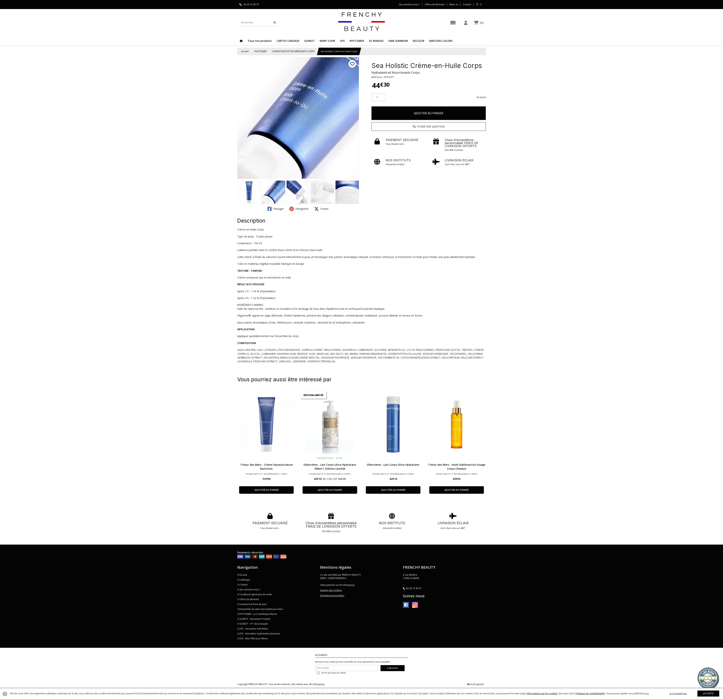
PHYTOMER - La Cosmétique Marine (258, 614)
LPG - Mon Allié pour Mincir (253, 638)
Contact (467, 4)
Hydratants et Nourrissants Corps (395, 72)
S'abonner (392, 668)
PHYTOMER (260, 51)
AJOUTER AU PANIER (428, 113)
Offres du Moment (249, 599)
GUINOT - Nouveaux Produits (254, 618)
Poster (324, 209)
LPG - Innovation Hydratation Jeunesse (259, 633)
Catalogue (244, 579)
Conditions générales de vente (255, 594)
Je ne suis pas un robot (334, 672)
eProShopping (316, 684)
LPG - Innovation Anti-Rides (253, 628)
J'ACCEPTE (708, 693)
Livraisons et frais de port (253, 604)
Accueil (245, 51)
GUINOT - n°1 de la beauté (253, 623)
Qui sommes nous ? (249, 589)
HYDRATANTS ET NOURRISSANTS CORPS (293, 51)
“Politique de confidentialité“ (590, 693)
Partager (278, 209)
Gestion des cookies (331, 590)
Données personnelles (332, 595)
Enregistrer (302, 209)
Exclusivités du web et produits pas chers (261, 609)
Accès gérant (476, 684)
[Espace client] (465, 22)
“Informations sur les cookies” (542, 693)
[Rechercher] (274, 22)
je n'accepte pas (678, 693)
